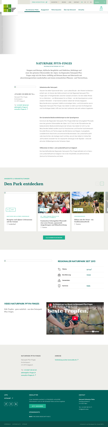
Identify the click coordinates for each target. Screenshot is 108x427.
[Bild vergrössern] (25, 88)
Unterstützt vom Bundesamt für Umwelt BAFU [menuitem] (92, 424)
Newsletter (33, 395)
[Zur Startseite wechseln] (9, 8)
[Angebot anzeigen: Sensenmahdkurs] (88, 202)
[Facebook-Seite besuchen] (6, 404)
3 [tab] (105, 35)
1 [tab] (105, 31)
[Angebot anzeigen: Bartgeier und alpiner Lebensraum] (20, 202)
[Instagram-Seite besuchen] (11, 404)
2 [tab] (105, 33)
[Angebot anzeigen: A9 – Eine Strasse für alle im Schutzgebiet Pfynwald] (54, 202)
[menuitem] (40, 2)
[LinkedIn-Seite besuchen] (16, 404)
